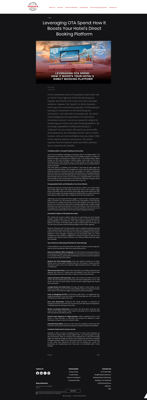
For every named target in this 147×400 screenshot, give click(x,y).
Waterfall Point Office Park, (102, 377)
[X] (45, 373)
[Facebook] (37, 373)
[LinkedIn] (41, 373)
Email (38, 388)
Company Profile (73, 380)
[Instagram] (48, 373)
